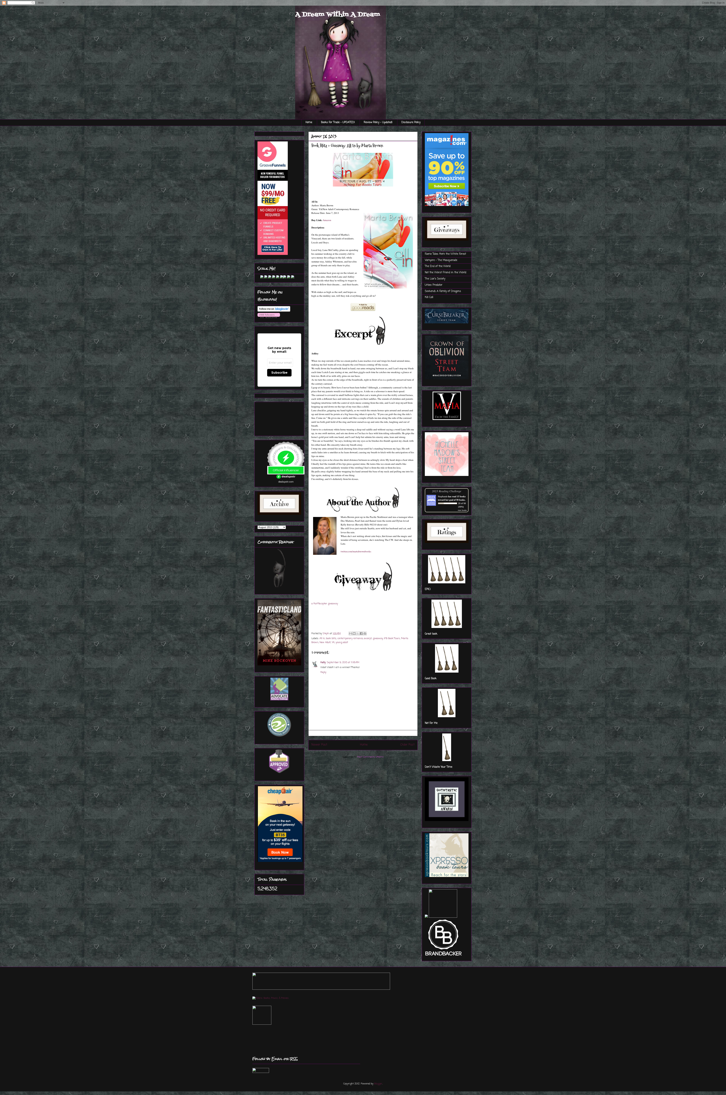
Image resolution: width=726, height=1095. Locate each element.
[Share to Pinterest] (365, 633)
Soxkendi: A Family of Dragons (443, 291)
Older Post (407, 745)
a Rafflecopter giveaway (324, 603)
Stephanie (443, 496)
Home (309, 122)
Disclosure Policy (410, 122)
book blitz (331, 638)
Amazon (327, 220)
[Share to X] (358, 633)
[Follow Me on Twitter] (259, 278)
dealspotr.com (286, 481)
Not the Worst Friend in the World (445, 273)
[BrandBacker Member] (444, 956)
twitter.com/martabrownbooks (356, 551)
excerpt (368, 638)
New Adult (325, 642)
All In (322, 638)
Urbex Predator (433, 285)
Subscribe (279, 372)
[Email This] (350, 633)
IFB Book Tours (392, 638)
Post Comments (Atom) (370, 757)
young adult (342, 642)
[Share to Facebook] (361, 633)
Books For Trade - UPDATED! (338, 122)
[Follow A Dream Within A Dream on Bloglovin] (274, 311)
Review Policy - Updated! (378, 122)
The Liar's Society (435, 279)
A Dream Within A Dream (337, 14)
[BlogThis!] (354, 633)
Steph (326, 633)
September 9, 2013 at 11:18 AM (343, 662)
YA (333, 642)
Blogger (378, 1084)
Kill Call (429, 297)
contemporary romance (350, 638)
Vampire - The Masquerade (441, 260)
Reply (323, 672)
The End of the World (438, 266)
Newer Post (319, 745)
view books (462, 510)
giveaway (378, 638)
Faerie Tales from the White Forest (445, 254)
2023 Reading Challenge (446, 491)
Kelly (323, 662)
